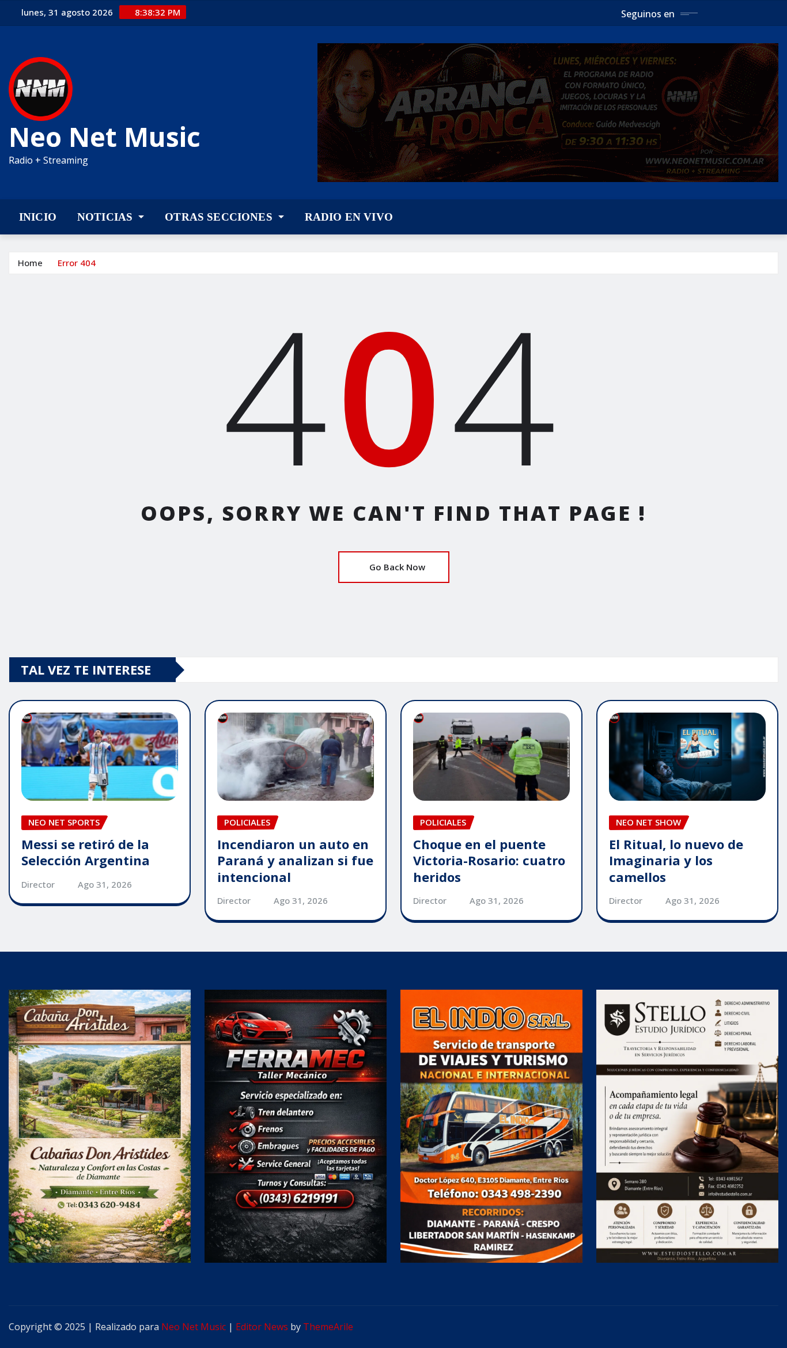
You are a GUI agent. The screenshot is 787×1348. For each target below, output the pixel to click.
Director (38, 884)
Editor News (262, 1326)
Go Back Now (397, 567)
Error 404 (77, 262)
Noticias (106, 217)
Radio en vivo (349, 217)
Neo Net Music (104, 136)
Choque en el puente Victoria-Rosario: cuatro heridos (489, 860)
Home (30, 262)
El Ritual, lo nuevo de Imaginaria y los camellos (676, 860)
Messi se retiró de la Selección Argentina (85, 852)
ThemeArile (328, 1326)
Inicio (37, 217)
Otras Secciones (220, 217)
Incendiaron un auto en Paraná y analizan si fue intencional (295, 860)
